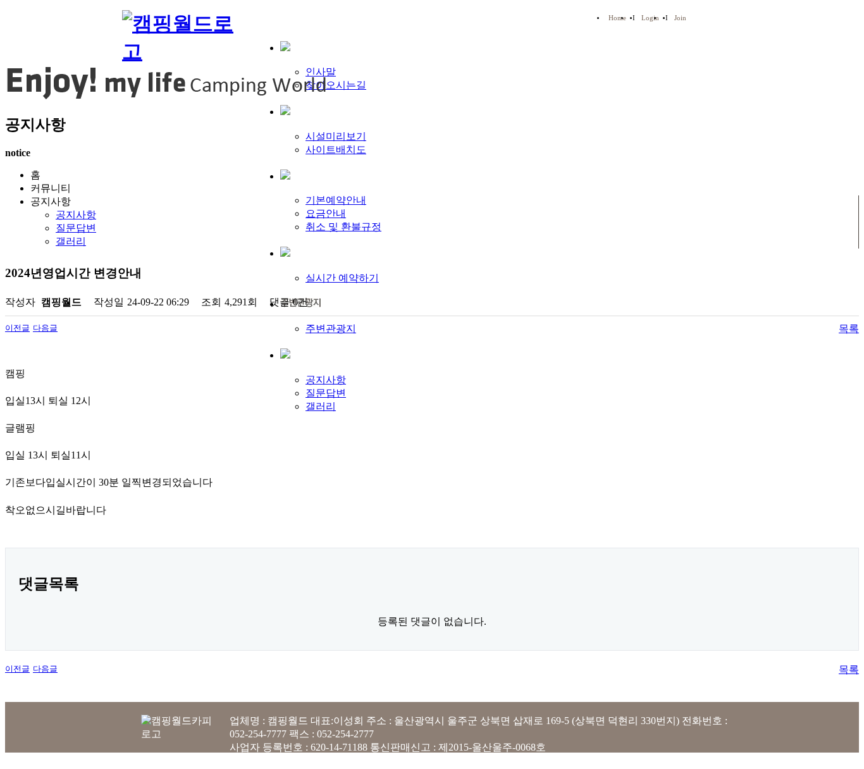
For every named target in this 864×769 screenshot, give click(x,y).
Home (617, 18)
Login (650, 18)
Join (680, 18)
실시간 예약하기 (342, 278)
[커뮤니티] (285, 354)
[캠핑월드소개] (285, 47)
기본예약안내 (335, 200)
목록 (849, 328)
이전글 (17, 328)
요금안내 (325, 213)
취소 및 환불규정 (343, 226)
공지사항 (325, 379)
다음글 (45, 328)
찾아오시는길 (335, 85)
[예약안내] (285, 175)
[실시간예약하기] (285, 252)
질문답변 (325, 393)
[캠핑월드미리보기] (285, 111)
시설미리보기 (335, 136)
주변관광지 (330, 328)
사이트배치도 (335, 149)
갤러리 (320, 406)
